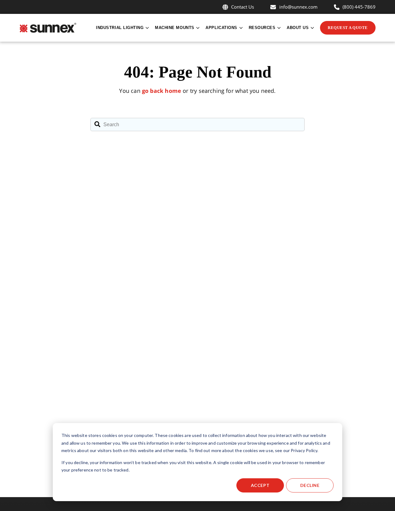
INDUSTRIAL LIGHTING (119, 27)
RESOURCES (262, 27)
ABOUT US (298, 27)
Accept (260, 485)
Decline (310, 485)
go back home (161, 90)
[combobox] (197, 124)
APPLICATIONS (221, 27)
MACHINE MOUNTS (174, 27)
